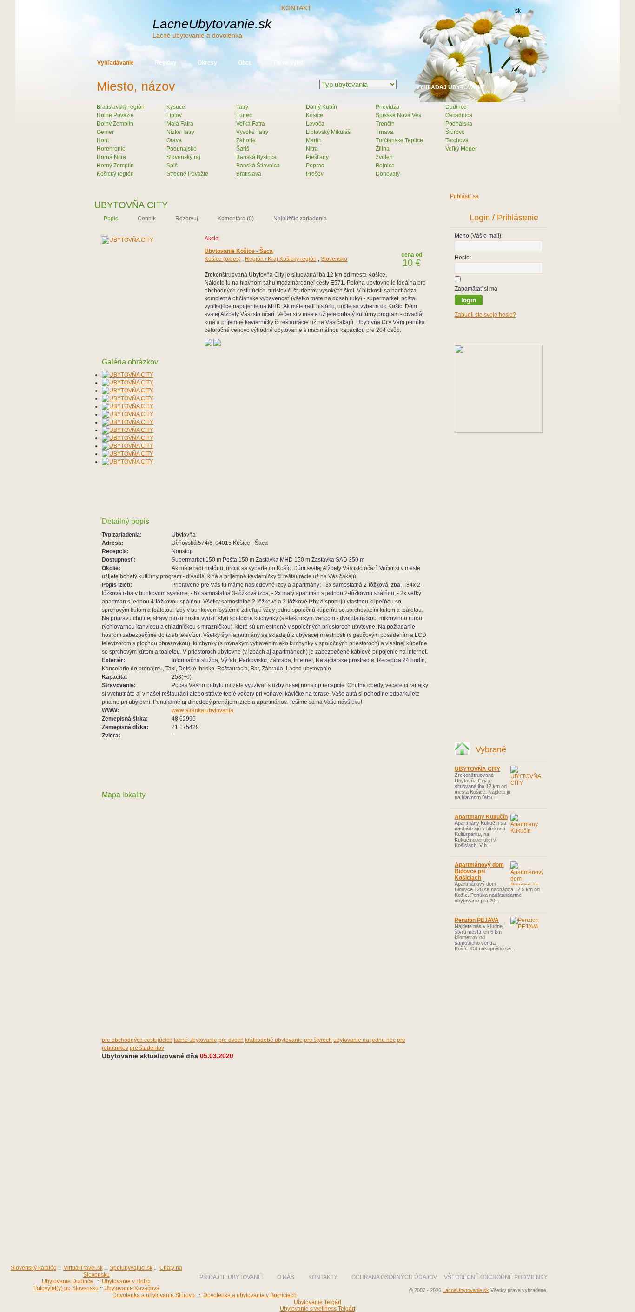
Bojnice (385, 165)
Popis (111, 218)
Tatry (242, 107)
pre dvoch (231, 1040)
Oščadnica (458, 115)
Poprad (315, 165)
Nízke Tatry (180, 132)
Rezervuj (186, 218)
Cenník (147, 218)
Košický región (115, 174)
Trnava (384, 132)
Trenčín (385, 123)
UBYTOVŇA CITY (477, 769)
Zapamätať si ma (476, 288)
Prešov (315, 174)
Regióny (166, 63)
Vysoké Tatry (252, 132)
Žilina (383, 149)
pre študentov (147, 1048)
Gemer (105, 132)
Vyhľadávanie (115, 63)
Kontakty (322, 1277)
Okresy (207, 63)
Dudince (456, 107)
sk (518, 10)
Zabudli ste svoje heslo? (485, 314)
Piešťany (317, 157)
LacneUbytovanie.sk (211, 28)
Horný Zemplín (115, 165)
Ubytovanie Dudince (67, 1281)
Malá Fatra (179, 123)
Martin (314, 140)
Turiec (244, 115)
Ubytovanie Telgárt (317, 1302)
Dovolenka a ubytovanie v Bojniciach (250, 1295)
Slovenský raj (183, 157)
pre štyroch (318, 1040)
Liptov (174, 115)
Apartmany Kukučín (481, 817)
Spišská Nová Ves (398, 115)
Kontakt (296, 8)
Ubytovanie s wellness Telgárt (317, 1308)
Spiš (172, 165)
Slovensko (334, 259)
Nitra (312, 149)
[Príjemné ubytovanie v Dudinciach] (499, 431)
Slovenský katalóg (34, 1268)
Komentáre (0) (236, 218)
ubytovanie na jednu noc (364, 1040)
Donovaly (388, 174)
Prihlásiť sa (464, 196)
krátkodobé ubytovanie (274, 1040)
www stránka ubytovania (202, 710)
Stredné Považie (187, 174)
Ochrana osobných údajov (394, 1277)
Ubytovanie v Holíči (126, 1281)
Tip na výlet (288, 63)
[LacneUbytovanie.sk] (154, 1244)
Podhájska (458, 123)
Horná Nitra (111, 157)
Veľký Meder (461, 149)
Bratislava (248, 174)
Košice (314, 115)
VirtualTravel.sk (83, 1268)
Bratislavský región (121, 107)
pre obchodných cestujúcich (137, 1040)
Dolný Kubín (321, 107)
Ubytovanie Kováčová (131, 1288)
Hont (103, 140)
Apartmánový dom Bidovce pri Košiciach (479, 871)
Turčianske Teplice (399, 140)
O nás (285, 1277)
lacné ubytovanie (195, 1040)
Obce (245, 63)
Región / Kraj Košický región (281, 259)
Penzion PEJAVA (477, 920)
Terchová (457, 140)
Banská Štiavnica (258, 165)
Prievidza (387, 107)
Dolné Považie (115, 115)
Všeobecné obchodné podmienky (496, 1277)
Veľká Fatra (250, 123)
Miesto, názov (136, 86)
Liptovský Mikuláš (328, 132)
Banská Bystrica (256, 157)
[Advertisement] (387, 32)
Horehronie (111, 149)
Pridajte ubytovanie (231, 1277)
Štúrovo (455, 132)
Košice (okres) (223, 259)
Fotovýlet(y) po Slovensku (66, 1288)
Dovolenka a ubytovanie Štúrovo (153, 1295)
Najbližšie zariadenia (300, 218)
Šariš (242, 149)
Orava (174, 140)
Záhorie (246, 140)
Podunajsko (181, 149)
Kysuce (175, 107)
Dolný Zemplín (115, 123)
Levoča (315, 123)
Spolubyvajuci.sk (131, 1268)
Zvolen (384, 157)
